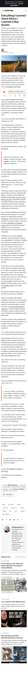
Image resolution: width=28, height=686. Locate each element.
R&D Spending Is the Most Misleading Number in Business (12, 637)
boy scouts (11, 504)
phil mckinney (6, 514)
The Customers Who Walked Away (13, 602)
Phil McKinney (4, 51)
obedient (22, 511)
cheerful (19, 504)
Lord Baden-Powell (7, 285)
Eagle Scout (14, 507)
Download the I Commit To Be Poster (14, 425)
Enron (3, 195)
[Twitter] (23, 527)
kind (10, 511)
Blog (4, 504)
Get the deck (7, 494)
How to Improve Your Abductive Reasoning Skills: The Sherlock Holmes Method (12, 566)
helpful (4, 511)
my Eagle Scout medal (13, 87)
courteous (5, 507)
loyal (16, 511)
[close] (26, 3)
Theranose (4, 219)
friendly (22, 507)
